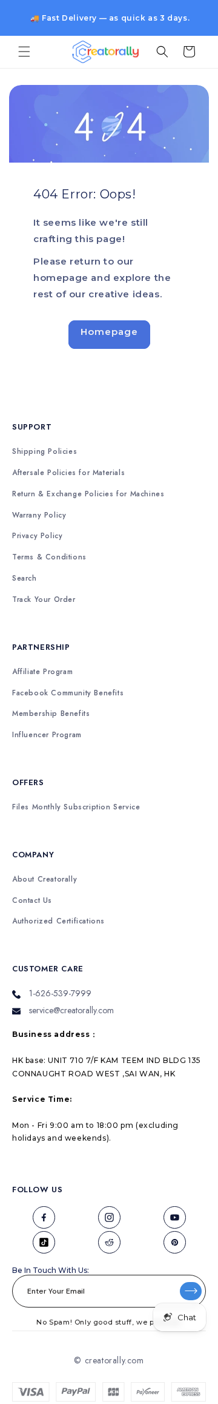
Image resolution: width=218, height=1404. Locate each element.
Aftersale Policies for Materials (68, 473)
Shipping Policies (44, 452)
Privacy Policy (37, 536)
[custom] (43, 1217)
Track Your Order (44, 600)
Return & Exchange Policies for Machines (88, 494)
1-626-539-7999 (60, 993)
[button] (24, 51)
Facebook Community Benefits (68, 693)
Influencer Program (47, 735)
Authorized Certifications (58, 921)
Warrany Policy (39, 515)
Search (24, 578)
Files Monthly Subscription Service (76, 807)
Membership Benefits (51, 714)
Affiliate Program (42, 672)
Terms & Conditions (49, 557)
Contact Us (32, 901)
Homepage (109, 331)
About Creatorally (44, 879)
